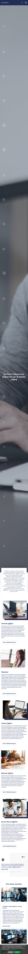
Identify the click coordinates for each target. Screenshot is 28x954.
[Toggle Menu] (26, 2)
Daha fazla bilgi (13, 949)
